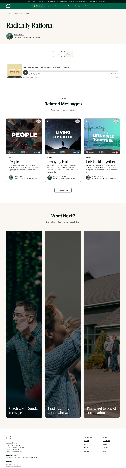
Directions (92, 1)
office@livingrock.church (13, 466)
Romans (38, 37)
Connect (86, 441)
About (105, 444)
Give (104, 451)
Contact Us (101, 1)
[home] (8, 6)
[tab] (57, 54)
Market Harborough (60, 1)
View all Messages (63, 190)
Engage (86, 448)
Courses (86, 451)
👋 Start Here (38, 6)
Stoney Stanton (42, 1)
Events (105, 437)
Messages (86, 444)
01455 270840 (10, 464)
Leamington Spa (72, 1)
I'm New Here (88, 437)
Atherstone (81, 1)
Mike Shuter (19, 35)
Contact (105, 448)
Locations (106, 441)
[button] (49, 6)
